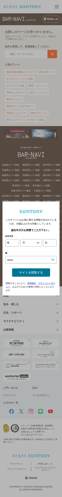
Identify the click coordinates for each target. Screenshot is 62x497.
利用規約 (31, 283)
